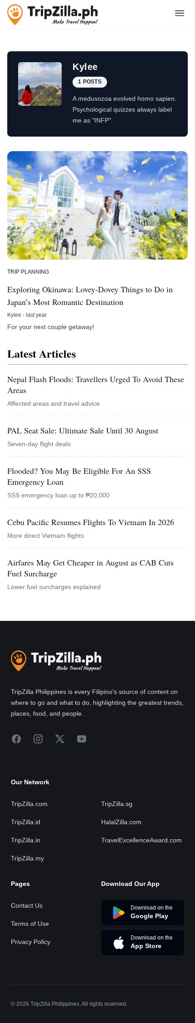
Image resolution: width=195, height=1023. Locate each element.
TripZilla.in (25, 840)
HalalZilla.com (121, 822)
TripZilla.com (29, 803)
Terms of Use (30, 923)
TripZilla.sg (116, 803)
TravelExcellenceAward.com (141, 840)
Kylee (14, 315)
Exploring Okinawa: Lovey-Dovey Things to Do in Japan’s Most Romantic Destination (90, 295)
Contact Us (27, 905)
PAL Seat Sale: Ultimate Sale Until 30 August (82, 430)
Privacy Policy (30, 941)
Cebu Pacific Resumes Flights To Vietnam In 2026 (90, 521)
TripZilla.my (27, 858)
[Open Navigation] (179, 15)
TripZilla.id (25, 822)
